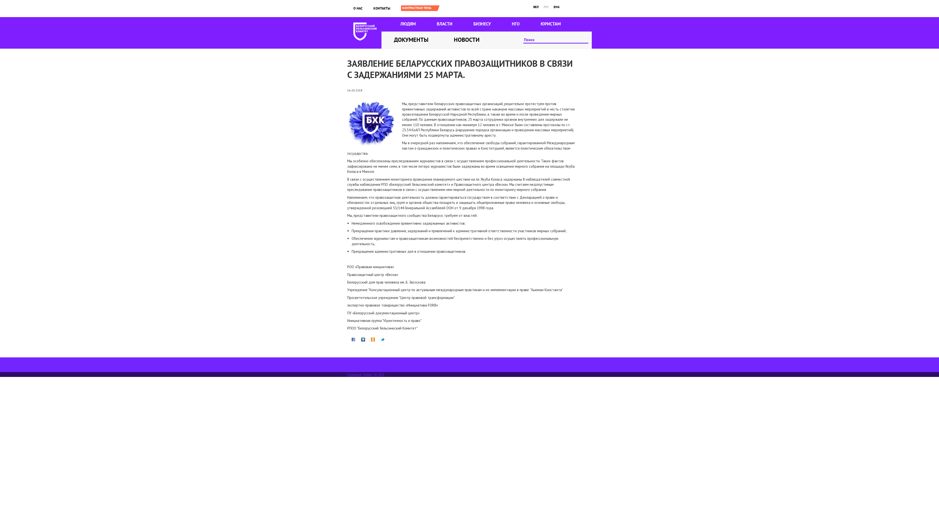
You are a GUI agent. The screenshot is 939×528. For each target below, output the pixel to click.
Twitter (367, 374)
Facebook (354, 374)
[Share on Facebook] (353, 339)
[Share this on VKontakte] (363, 339)
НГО (516, 24)
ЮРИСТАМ (551, 24)
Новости (467, 40)
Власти (444, 24)
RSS (381, 374)
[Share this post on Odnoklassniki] (373, 339)
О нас (358, 8)
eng (556, 7)
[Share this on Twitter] (383, 339)
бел (536, 7)
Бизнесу (482, 24)
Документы (411, 40)
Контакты (381, 8)
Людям (408, 24)
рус (546, 7)
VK (375, 374)
